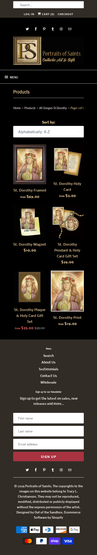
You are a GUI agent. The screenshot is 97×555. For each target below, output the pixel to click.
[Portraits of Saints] (48, 51)
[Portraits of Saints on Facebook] (36, 29)
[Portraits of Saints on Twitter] (27, 29)
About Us (48, 362)
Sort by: (48, 122)
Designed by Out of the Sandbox (39, 512)
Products (21, 91)
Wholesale (48, 382)
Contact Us (48, 376)
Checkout (65, 14)
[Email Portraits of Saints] (70, 29)
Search (48, 356)
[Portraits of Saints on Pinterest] (44, 29)
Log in (29, 14)
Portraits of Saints (38, 486)
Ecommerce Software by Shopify (57, 515)
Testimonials (48, 369)
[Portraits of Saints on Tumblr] (53, 29)
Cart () (47, 14)
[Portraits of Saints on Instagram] (61, 29)
